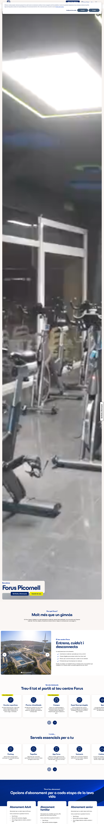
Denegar (94, 10)
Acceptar (83, 10)
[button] (5, 655)
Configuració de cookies (71, 10)
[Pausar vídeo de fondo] (98, 14)
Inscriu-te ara (36, 594)
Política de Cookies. (59, 6)
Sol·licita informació (20, 594)
